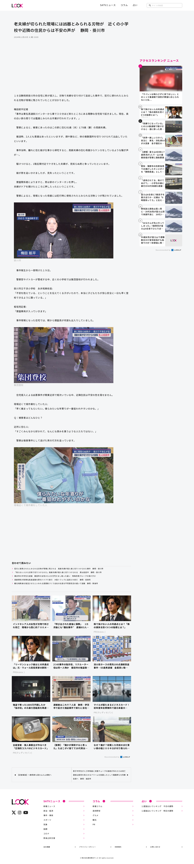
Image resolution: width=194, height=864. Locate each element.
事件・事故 (48, 815)
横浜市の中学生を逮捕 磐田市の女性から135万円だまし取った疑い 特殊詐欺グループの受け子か (55, 576)
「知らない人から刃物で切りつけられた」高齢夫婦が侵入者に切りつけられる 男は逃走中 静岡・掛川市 (58, 572)
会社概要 (46, 847)
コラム (124, 5)
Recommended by (112, 757)
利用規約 (118, 847)
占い (135, 5)
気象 (45, 824)
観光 (95, 820)
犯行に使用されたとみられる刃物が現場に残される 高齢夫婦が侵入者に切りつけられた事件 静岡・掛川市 (58, 568)
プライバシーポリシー (87, 847)
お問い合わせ (155, 847)
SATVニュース (108, 5)
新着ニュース (49, 806)
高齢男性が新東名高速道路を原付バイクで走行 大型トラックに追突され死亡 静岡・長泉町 (52, 579)
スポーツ (47, 820)
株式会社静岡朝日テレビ (90, 858)
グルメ (95, 815)
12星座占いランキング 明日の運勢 (157, 810)
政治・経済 (48, 810)
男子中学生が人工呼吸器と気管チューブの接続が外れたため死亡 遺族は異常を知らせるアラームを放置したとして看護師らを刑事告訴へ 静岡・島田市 (99, 775)
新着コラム (97, 806)
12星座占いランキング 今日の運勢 (157, 806)
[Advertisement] (71, 69)
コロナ (46, 833)
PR (94, 824)
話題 (45, 829)
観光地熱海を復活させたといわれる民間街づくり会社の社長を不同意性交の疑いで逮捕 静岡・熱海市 (56, 583)
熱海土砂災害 (49, 838)
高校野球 (96, 810)
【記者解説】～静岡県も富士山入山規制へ (34, 775)
